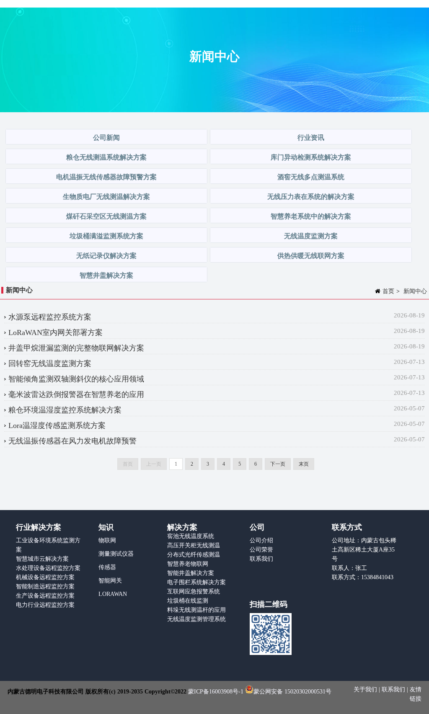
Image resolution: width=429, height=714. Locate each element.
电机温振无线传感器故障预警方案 (106, 176)
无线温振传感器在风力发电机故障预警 (72, 441)
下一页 (277, 464)
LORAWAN (112, 594)
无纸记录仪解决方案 (106, 255)
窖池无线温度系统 (190, 536)
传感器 (107, 567)
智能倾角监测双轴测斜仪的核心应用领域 (76, 379)
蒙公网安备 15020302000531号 (292, 691)
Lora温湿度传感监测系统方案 (57, 425)
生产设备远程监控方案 (45, 596)
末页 (304, 464)
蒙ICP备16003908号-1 (215, 691)
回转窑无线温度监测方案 (49, 363)
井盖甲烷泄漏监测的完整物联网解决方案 (76, 348)
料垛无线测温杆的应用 (196, 610)
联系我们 (261, 559)
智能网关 (110, 580)
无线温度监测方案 (311, 236)
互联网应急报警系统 (193, 591)
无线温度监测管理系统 (196, 619)
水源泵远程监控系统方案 (49, 317)
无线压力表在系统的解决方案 (310, 196)
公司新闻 (106, 137)
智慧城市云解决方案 (42, 559)
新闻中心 (415, 291)
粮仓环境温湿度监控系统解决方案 (64, 410)
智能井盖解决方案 (190, 573)
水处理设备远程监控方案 (48, 568)
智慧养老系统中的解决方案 (311, 216)
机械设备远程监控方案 (45, 577)
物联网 (107, 540)
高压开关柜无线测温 (193, 545)
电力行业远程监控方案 (45, 605)
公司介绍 (261, 540)
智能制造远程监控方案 (45, 586)
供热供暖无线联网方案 (310, 255)
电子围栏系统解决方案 (196, 582)
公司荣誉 (261, 549)
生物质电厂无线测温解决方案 (106, 196)
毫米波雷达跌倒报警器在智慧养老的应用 (76, 394)
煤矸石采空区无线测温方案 (106, 216)
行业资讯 (310, 137)
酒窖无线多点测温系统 (310, 176)
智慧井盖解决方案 (106, 275)
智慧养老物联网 (187, 564)
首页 (388, 291)
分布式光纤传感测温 (193, 555)
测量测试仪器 (116, 554)
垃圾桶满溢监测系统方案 (106, 236)
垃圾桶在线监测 (187, 601)
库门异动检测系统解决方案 (311, 157)
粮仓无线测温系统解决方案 (106, 157)
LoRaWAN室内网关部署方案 (55, 332)
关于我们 (366, 689)
